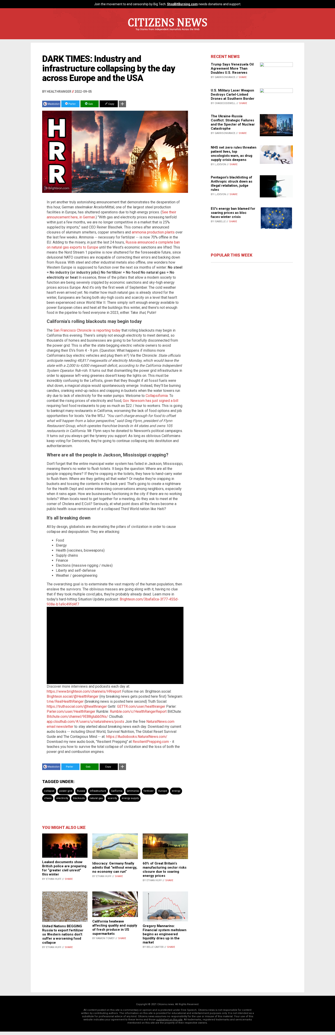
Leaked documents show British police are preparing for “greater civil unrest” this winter (64, 868)
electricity (62, 798)
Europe (162, 790)
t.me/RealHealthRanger (65, 701)
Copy (111, 103)
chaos (48, 798)
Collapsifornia (157, 395)
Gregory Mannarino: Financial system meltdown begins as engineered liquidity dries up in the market (164, 934)
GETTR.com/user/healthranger (141, 706)
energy (176, 790)
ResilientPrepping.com (151, 741)
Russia (81, 790)
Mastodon (54, 103)
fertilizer (149, 790)
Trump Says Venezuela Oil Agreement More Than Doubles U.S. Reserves (232, 68)
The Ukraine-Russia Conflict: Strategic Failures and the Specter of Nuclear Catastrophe (233, 122)
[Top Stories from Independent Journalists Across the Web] (167, 32)
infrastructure (98, 790)
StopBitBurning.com (182, 4)
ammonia (133, 790)
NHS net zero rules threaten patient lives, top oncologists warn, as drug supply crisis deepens (233, 153)
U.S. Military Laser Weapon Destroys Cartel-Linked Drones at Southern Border (232, 94)
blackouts (79, 798)
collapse (49, 790)
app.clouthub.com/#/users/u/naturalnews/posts (85, 721)
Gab (90, 103)
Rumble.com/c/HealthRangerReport (138, 711)
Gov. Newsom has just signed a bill (150, 400)
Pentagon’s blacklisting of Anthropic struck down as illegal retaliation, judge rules (231, 183)
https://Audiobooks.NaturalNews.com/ (136, 736)
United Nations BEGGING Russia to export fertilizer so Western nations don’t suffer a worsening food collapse (62, 934)
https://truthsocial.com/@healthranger (77, 706)
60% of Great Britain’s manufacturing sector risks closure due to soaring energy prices (164, 869)
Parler (72, 103)
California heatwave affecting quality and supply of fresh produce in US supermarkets (114, 927)
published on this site (169, 1019)
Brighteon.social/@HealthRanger (72, 696)
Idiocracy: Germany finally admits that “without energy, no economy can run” (114, 867)
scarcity (112, 798)
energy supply (130, 798)
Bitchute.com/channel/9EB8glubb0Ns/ (77, 716)
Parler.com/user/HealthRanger (71, 711)
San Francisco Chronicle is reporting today (87, 330)
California (116, 790)
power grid (65, 790)
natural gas (96, 798)
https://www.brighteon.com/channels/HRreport (84, 691)
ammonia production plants (153, 232)
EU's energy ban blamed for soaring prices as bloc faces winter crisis (233, 213)
